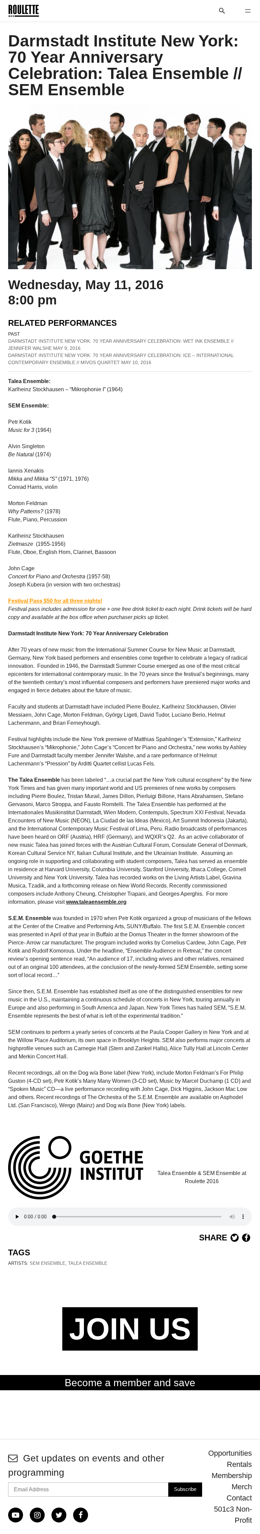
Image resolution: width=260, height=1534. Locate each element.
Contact (239, 1498)
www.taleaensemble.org (96, 902)
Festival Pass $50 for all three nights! (55, 601)
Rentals (239, 1464)
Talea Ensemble (87, 1263)
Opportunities (230, 1453)
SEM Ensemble (47, 1263)
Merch (242, 1486)
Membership (232, 1475)
